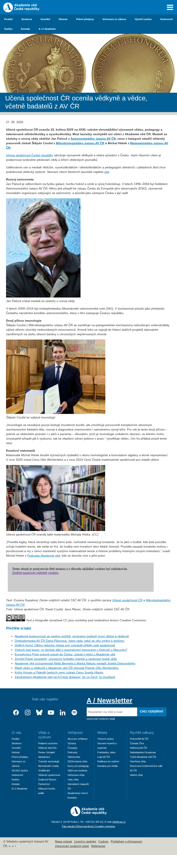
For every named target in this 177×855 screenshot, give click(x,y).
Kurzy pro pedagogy (78, 766)
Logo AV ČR (103, 757)
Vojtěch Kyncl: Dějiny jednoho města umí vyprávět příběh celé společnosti (65, 645)
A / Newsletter (109, 700)
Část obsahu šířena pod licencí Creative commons (88, 826)
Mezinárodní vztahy (48, 766)
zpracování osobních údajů (101, 718)
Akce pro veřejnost (77, 739)
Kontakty (72, 797)
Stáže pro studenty (77, 770)
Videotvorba (74, 757)
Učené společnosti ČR (127, 600)
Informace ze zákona (114, 19)
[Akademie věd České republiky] (89, 815)
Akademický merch (78, 793)
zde (106, 172)
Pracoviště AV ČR (139, 739)
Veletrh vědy (136, 775)
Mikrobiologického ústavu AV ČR (80, 143)
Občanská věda (76, 775)
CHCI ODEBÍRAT (152, 711)
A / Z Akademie (47, 29)
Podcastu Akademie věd (43, 555)
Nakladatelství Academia (143, 752)
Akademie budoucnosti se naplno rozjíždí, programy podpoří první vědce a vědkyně (72, 636)
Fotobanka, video (106, 752)
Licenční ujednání (85, 841)
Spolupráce (44, 757)
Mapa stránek (63, 841)
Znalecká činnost (47, 779)
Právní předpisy (85, 19)
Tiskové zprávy (105, 739)
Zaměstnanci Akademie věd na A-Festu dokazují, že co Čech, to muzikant (65, 677)
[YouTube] (51, 713)
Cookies (103, 841)
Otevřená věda (138, 761)
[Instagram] (27, 713)
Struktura (26, 19)
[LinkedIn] (62, 713)
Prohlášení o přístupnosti (126, 841)
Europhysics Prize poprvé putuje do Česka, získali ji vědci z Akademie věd (65, 654)
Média (102, 733)
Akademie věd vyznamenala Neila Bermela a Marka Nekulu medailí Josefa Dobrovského (75, 663)
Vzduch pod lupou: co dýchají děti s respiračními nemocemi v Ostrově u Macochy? (71, 649)
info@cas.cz (119, 822)
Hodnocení (166, 19)
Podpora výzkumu (47, 743)
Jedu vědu (73, 779)
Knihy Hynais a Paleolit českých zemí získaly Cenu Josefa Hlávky (59, 672)
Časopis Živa (137, 743)
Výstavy (72, 743)
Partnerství (44, 784)
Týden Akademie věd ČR (143, 757)
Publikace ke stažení (108, 761)
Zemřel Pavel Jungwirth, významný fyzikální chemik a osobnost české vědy (66, 659)
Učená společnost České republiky (29, 155)
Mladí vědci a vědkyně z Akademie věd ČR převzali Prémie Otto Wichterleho (67, 668)
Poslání (8, 19)
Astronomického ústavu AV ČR (93, 138)
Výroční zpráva (143, 19)
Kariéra (8, 29)
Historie (63, 19)
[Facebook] (16, 713)
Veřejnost (75, 733)
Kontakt (25, 29)
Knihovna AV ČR (138, 748)
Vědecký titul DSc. (47, 748)
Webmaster (98, 846)
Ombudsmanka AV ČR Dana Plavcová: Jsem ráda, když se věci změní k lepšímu (69, 640)
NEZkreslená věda (77, 761)
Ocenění (45, 19)
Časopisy (72, 748)
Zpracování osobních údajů (72, 846)
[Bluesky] (39, 713)
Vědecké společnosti (49, 775)
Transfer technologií (48, 761)
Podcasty (72, 752)
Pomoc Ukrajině (46, 752)
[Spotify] (74, 713)
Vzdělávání (44, 770)
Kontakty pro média (107, 766)
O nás (16, 733)
